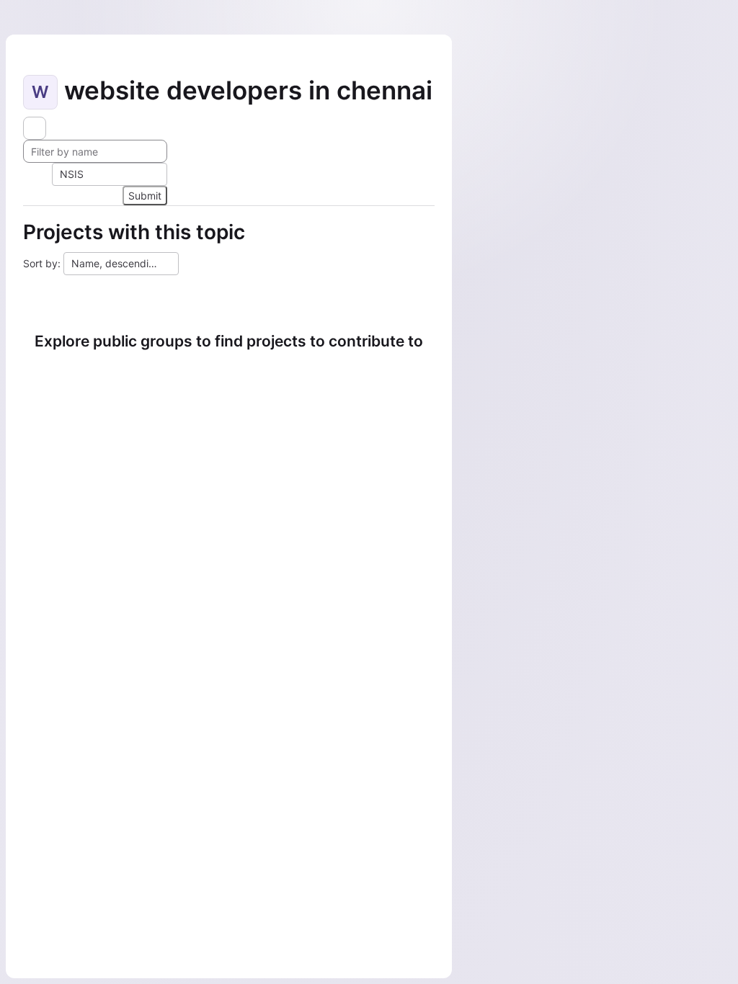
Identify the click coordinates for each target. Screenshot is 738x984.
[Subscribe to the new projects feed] (34, 128)
